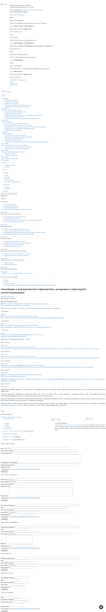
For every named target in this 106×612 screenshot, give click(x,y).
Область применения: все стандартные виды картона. (36, 327)
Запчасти (7, 167)
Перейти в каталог (6, 417)
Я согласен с (21, 608)
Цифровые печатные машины (13, 113)
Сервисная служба (10, 165)
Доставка (7, 178)
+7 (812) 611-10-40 (27, 10)
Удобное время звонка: (7, 465)
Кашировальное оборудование (13, 130)
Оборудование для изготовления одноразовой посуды (20, 128)
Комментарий (5, 606)
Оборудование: (5, 514)
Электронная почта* (6, 602)
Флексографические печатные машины (15, 112)
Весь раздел (5, 108)
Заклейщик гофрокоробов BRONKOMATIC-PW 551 (15, 367)
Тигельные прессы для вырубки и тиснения (17, 123)
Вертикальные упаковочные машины (15, 138)
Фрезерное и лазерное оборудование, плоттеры (18, 147)
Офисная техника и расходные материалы (13, 152)
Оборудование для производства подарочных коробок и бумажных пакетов (25, 127)
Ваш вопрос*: (5, 496)
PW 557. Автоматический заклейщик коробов (13, 376)
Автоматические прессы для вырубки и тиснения (18, 125)
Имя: (2, 448)
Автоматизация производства (10, 158)
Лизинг (7, 175)
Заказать (3, 314)
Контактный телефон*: (7, 450)
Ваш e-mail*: (4, 481)
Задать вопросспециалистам (14, 84)
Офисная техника (10, 153)
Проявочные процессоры (12, 103)
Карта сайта (8, 428)
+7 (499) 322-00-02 (38, 10)
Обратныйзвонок (54, 419)
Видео (4, 169)
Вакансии (7, 188)
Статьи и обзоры (9, 180)
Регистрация (21, 15)
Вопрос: (3, 543)
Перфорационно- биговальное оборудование (17, 107)
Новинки (9, 92)
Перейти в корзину (16, 417)
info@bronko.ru (18, 32)
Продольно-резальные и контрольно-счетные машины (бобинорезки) (24, 115)
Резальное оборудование (12, 102)
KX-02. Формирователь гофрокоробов (11, 318)
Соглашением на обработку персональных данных (25, 608)
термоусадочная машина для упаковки (12, 405)
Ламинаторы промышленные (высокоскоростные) (18, 105)
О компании (6, 184)
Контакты (5, 191)
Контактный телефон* (7, 599)
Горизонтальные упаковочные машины (15, 135)
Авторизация (13, 15)
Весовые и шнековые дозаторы (13, 140)
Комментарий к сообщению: (9, 462)
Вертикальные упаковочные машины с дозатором (18, 137)
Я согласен (21, 469)
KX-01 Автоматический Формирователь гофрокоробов (15, 305)
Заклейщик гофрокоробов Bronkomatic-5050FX (13, 336)
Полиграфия (5, 98)
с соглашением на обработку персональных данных (24, 469)
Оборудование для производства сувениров (17, 148)
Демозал (7, 177)
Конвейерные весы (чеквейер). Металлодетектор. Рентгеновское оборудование (26, 142)
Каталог (4, 95)
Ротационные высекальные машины (15, 117)
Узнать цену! (4, 345)
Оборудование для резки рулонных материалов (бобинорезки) (22, 118)
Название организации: (8, 505)
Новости (7, 187)
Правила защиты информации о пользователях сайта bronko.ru (72, 425)
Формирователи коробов (7, 296)
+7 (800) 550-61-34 (15, 80)
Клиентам (5, 172)
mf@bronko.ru (17, 49)
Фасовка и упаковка (7, 133)
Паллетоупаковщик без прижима (10, 358)
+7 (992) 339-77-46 (7, 437)
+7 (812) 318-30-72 (18, 431)
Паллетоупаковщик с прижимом (10, 348)
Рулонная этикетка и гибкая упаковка (12, 110)
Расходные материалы (11, 155)
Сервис (5, 162)
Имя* (2, 597)
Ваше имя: (4, 479)
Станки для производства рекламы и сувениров (15, 145)
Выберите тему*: (6, 467)
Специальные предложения (12, 182)
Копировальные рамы (11, 100)
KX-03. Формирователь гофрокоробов (11, 327)
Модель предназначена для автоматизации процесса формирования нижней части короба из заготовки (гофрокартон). (61, 367)
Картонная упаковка (7, 122)
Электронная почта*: (7, 453)
